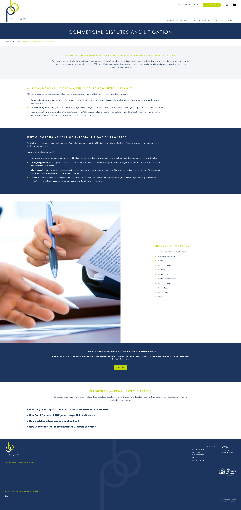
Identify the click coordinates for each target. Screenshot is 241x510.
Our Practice (208, 20)
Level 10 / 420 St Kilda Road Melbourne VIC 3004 (21, 491)
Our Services (172, 20)
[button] (120, 411)
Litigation (16, 42)
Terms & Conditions (227, 451)
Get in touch (212, 5)
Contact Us (231, 20)
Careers (219, 20)
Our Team (196, 20)
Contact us (120, 367)
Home (7, 42)
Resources (185, 20)
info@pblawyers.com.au (27, 462)
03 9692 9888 (11, 462)
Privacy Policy (225, 447)
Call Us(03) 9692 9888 (185, 5)
